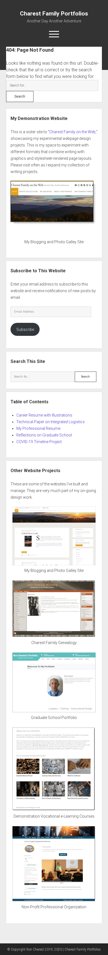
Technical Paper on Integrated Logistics (50, 422)
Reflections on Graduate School (44, 435)
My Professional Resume (38, 428)
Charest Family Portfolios (54, 13)
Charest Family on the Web (72, 132)
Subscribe (25, 329)
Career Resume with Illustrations (44, 415)
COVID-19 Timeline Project (39, 441)
